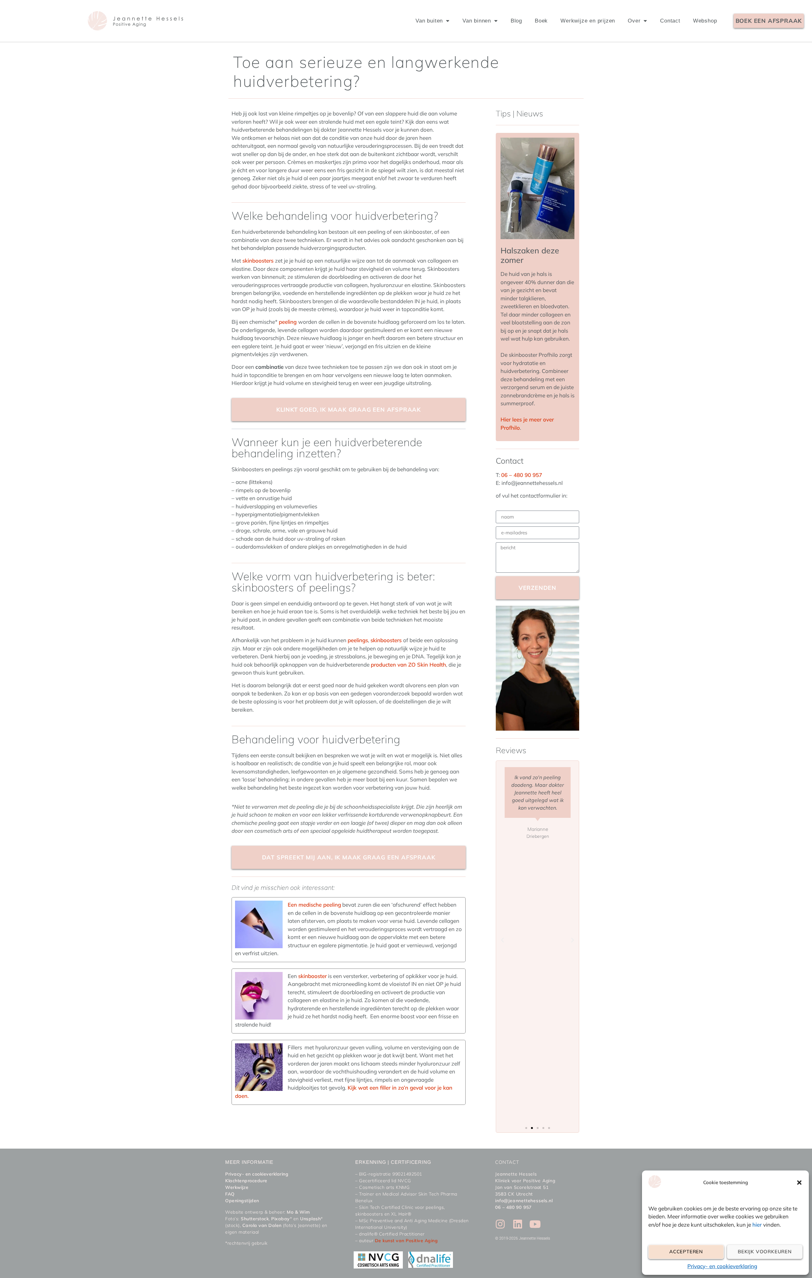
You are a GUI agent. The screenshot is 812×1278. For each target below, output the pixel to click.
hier (757, 1224)
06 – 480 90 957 (521, 475)
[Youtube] (535, 1224)
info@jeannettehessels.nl (524, 1200)
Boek (541, 21)
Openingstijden (242, 1200)
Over (634, 21)
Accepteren (686, 1252)
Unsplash (310, 1219)
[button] (799, 1182)
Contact (670, 21)
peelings (358, 640)
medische (309, 904)
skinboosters (258, 260)
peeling (288, 321)
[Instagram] (500, 1224)
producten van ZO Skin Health (408, 664)
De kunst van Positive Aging (406, 1240)
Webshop (705, 21)
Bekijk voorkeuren (765, 1252)
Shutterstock (255, 1219)
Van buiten (429, 21)
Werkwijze (236, 1187)
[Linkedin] (518, 1224)
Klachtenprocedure (246, 1180)
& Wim (301, 1212)
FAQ (230, 1194)
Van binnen (476, 21)
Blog (516, 21)
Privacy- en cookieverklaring (722, 1266)
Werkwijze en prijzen (587, 21)
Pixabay (280, 1219)
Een (292, 904)
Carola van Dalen (262, 1225)
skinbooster (312, 976)
